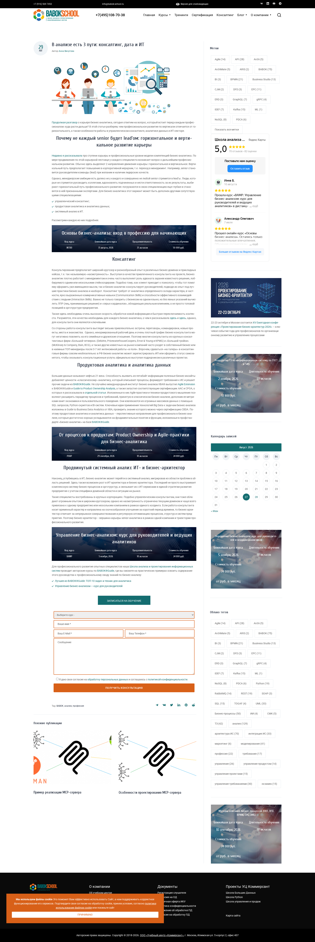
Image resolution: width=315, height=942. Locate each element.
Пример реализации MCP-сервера (57, 792)
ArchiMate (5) (222, 69)
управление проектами (231, 773)
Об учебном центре (100, 892)
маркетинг (223, 743)
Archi (258, 623)
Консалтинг (225, 15)
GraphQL (240, 663)
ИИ (254, 713)
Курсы (163, 15)
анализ (68, 706)
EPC (256, 653)
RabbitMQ (223, 693)
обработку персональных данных (108, 679)
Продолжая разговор (64, 122)
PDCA (241, 683)
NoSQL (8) (221, 119)
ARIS (244, 633)
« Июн (214, 511)
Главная (149, 15)
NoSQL (221, 683)
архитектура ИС (227, 733)
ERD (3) (219, 99)
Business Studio (264, 643)
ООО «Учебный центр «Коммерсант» (162, 935)
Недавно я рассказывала (67, 155)
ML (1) (258, 109)
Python (262, 683)
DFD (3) (237, 89)
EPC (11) (256, 89)
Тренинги (181, 15)
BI (218, 643)
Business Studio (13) (264, 79)
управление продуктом (260, 763)
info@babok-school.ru (113, 4)
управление (224, 763)
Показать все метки (227, 129)
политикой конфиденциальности (167, 679)
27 (246, 497)
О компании (260, 15)
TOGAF (240, 703)
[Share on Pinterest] (186, 705)
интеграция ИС (259, 733)
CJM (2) (219, 89)
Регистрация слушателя (172, 892)
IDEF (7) (219, 109)
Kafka (239, 673)
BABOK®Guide (81, 384)
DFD (237, 653)
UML (261, 703)
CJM (219, 653)
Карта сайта (233, 915)
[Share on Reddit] (193, 705)
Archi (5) (258, 59)
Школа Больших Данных (241, 892)
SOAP (267, 693)
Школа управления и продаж (243, 901)
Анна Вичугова (66, 51)
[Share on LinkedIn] (179, 705)
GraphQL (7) (240, 99)
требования (252, 753)
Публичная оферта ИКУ (172, 901)
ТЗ (219, 723)
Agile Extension (186, 384)
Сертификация (202, 15)
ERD (219, 663)
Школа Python (234, 897)
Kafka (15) (239, 109)
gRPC (261, 663)
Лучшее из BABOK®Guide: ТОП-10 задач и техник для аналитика (93, 580)
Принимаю (85, 914)
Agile (220, 623)
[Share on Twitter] (171, 705)
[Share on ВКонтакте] (164, 705)
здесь (173, 318)
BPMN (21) (236, 79)
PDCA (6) (241, 119)
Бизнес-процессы (228, 713)
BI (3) (218, 79)
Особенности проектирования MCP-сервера (150, 792)
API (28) (239, 59)
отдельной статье (95, 392)
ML (258, 673)
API (239, 623)
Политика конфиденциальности (177, 905)
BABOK (60, 706)
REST (246, 693)
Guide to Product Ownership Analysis (94, 388)
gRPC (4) (261, 99)
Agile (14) (220, 59)
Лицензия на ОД (167, 897)
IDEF (219, 673)
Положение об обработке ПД (175, 910)
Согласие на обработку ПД (174, 914)
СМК (272, 713)
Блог (240, 15)
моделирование (253, 743)
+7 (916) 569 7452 (43, 4)
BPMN (236, 643)
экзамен (269, 783)
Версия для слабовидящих (194, 4)
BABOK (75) (265, 69)
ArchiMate (222, 633)
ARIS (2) (244, 69)
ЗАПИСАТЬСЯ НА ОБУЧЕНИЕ (124, 600)
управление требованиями (233, 783)
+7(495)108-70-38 (110, 15)
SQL (220, 703)
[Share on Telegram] (157, 705)
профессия (78, 706)
